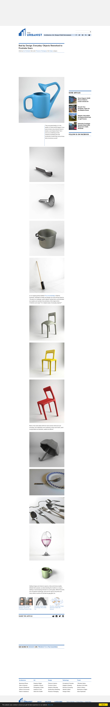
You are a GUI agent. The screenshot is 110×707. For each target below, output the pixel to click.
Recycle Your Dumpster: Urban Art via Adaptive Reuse (84, 108)
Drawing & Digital (38, 683)
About (39, 701)
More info (50, 705)
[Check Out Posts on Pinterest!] (82, 35)
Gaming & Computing (68, 687)
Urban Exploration (81, 691)
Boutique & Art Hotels (82, 685)
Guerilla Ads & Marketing (54, 689)
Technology (66, 680)
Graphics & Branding (53, 687)
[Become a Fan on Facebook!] (76, 35)
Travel (79, 680)
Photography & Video (39, 687)
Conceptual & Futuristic (68, 683)
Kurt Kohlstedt (26, 51)
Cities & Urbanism (23, 685)
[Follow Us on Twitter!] (79, 35)
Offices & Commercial (24, 689)
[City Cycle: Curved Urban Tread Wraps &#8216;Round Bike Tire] (41, 601)
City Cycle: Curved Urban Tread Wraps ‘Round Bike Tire (40, 607)
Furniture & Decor (52, 685)
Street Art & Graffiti (38, 691)
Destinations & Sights (82, 689)
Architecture (47, 35)
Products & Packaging (41, 51)
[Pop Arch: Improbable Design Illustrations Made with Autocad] (57, 601)
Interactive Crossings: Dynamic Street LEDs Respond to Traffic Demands (84, 126)
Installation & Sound (38, 685)
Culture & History (81, 687)
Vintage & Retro (66, 691)
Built (62, 35)
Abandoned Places (23, 683)
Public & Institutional (24, 691)
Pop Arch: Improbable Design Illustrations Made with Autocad (57, 607)
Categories (58, 701)
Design (57, 35)
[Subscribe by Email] (89, 35)
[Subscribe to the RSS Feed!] (85, 35)
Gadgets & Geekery (67, 685)
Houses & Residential (24, 687)
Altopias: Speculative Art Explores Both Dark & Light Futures (84, 117)
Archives (48, 701)
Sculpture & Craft (38, 689)
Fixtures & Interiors (52, 683)
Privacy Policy (79, 701)
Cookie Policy (88, 701)
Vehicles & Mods (66, 689)
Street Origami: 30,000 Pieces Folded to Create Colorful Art (84, 99)
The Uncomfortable (50, 295)
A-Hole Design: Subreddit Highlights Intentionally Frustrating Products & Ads (25, 607)
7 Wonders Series (81, 683)
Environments (67, 35)
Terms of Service (70, 701)
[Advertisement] (55, 12)
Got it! (103, 705)
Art (53, 35)
